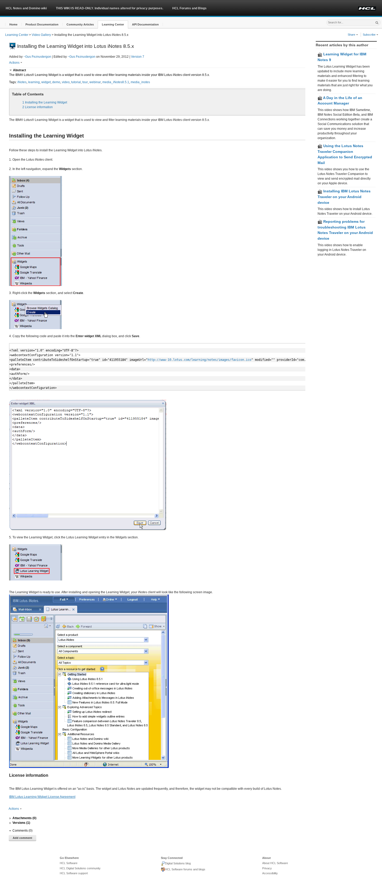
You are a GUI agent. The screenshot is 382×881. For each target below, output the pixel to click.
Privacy (267, 868)
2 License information (37, 107)
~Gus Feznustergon (37, 56)
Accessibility (270, 873)
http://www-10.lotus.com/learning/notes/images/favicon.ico (199, 360)
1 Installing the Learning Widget (44, 102)
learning (34, 82)
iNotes (22, 82)
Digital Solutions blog (178, 863)
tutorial (76, 82)
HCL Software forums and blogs (185, 869)
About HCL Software (275, 863)
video (66, 82)
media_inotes (140, 82)
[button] (13, 25)
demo (56, 82)
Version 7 (137, 56)
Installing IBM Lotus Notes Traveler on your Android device (344, 196)
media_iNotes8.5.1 (115, 82)
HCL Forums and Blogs (189, 8)
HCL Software (68, 863)
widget (46, 82)
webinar (95, 82)
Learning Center (16, 35)
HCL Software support (74, 873)
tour (85, 82)
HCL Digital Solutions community (80, 868)
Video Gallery (41, 35)
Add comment (22, 837)
